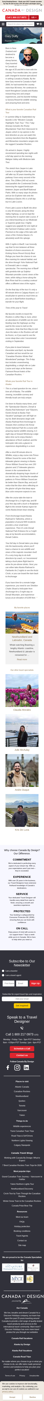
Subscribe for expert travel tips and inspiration (22, 994)
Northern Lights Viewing (22, 1141)
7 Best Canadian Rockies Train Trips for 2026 (22, 1165)
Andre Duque (22, 789)
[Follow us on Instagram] (17, 1068)
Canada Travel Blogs (22, 1153)
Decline (33, 1397)
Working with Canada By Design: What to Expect (22, 1159)
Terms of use (10, 1376)
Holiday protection (22, 1226)
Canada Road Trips (22, 1357)
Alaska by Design (22, 1344)
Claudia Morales (22, 710)
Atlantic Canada (22, 1087)
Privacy (22, 1376)
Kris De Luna (22, 829)
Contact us (22, 1055)
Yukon (22, 1115)
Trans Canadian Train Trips (22, 1131)
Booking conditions (22, 1231)
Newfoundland (22, 1096)
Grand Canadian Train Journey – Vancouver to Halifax (22, 1178)
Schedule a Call (22, 1048)
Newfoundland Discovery (22, 1189)
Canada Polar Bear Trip (22, 1206)
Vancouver (22, 1110)
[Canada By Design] (22, 10)
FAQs (22, 1222)
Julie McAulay (22, 749)
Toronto (22, 1106)
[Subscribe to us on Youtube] (36, 1068)
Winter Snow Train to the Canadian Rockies (22, 1201)
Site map (22, 1245)
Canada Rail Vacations (22, 1338)
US (32, 17)
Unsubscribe (34, 1376)
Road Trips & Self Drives (22, 1136)
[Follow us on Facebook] (8, 1068)
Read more (22, 659)
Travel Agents (22, 1236)
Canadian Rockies (22, 1091)
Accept (12, 1397)
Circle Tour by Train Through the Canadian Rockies (22, 1194)
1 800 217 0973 (18, 17)
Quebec (22, 1101)
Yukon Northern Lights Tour (22, 1184)
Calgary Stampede (22, 1145)
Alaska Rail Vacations (22, 1351)
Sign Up (35, 983)
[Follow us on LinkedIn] (27, 1068)
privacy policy (7, 1392)
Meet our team (22, 1217)
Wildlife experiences (22, 1126)
